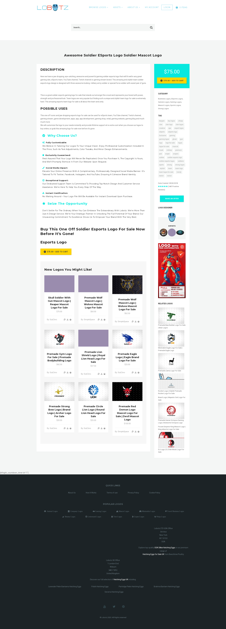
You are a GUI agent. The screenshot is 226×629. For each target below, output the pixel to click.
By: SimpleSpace (88, 319)
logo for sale (170, 143)
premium (178, 150)
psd (160, 154)
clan (160, 124)
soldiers (181, 161)
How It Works (91, 493)
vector (169, 176)
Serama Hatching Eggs (114, 592)
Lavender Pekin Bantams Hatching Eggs (64, 586)
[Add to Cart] (70, 319)
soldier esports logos (166, 161)
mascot (175, 146)
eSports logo (172, 132)
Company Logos (76, 511)
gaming (172, 135)
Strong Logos (163, 109)
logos (180, 143)
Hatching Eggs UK (121, 579)
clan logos (179, 124)
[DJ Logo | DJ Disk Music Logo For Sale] (171, 440)
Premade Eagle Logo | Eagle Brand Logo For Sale (127, 357)
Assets (117, 7)
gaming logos (164, 139)
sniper (167, 154)
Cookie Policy (154, 493)
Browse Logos (97, 7)
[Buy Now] (67, 319)
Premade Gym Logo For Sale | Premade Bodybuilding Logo (59, 357)
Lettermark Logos (94, 517)
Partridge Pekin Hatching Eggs (131, 586)
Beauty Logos (69, 517)
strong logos (179, 165)
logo (160, 143)
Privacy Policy (133, 493)
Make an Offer (172, 199)
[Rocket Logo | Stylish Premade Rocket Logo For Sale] (171, 381)
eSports (162, 132)
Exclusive (162, 135)
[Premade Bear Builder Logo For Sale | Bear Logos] (171, 316)
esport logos (178, 128)
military (169, 150)
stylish (162, 168)
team (170, 168)
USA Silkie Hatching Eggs (164, 548)
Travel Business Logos (175, 511)
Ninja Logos (161, 517)
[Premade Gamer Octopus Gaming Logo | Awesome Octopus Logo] (171, 411)
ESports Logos (177, 99)
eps (169, 128)
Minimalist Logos (148, 511)
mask (161, 150)
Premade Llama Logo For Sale (169, 371)
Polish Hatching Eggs (100, 586)
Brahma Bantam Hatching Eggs (167, 586)
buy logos (171, 121)
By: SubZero (52, 319)
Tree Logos (117, 517)
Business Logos (164, 99)
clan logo (169, 124)
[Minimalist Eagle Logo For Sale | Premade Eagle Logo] (171, 338)
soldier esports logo (175, 157)
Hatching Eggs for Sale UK (153, 554)
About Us (133, 7)
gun (181, 139)
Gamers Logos (163, 102)
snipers (175, 154)
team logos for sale (166, 172)
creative (162, 128)
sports (161, 165)
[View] (64, 319)
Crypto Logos (138, 517)
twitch (161, 176)
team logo (179, 168)
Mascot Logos (163, 105)
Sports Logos (175, 105)
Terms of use (112, 493)
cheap (180, 121)
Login (167, 7)
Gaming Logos (175, 102)
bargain (162, 121)
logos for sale (164, 146)
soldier (161, 157)
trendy (179, 172)
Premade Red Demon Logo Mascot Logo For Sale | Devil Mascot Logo (127, 413)
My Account (152, 7)
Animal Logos (52, 511)
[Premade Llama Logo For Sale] (171, 361)
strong (169, 165)
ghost (175, 139)
